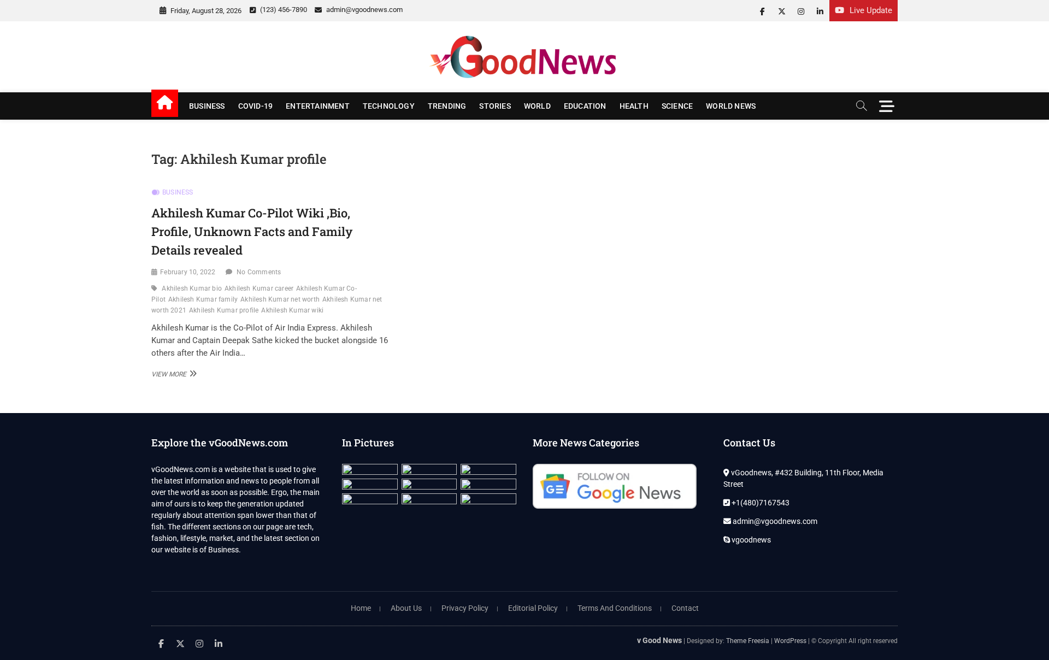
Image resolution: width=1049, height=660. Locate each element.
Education (585, 106)
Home (361, 608)
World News (731, 106)
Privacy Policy (464, 608)
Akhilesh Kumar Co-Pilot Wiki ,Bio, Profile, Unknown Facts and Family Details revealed (251, 231)
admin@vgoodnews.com (364, 9)
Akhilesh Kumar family (203, 299)
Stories (494, 106)
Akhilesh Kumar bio (192, 288)
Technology (389, 106)
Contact (685, 608)
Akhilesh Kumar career (259, 288)
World (537, 106)
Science (677, 106)
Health (634, 106)
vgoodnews (750, 539)
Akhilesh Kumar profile (223, 310)
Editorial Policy (533, 608)
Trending (447, 106)
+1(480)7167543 (759, 502)
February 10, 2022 (187, 272)
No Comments (259, 272)
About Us (406, 608)
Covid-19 (255, 106)
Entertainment (318, 106)
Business (207, 106)
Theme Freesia (747, 641)
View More (172, 373)
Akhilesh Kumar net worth (280, 299)
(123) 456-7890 (282, 9)
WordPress (790, 641)
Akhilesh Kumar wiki (292, 310)
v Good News (659, 640)
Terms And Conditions (614, 608)
